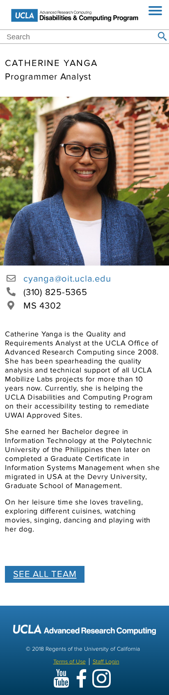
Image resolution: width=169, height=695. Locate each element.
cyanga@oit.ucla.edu (67, 278)
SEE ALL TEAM (44, 574)
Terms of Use (69, 661)
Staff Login (106, 661)
